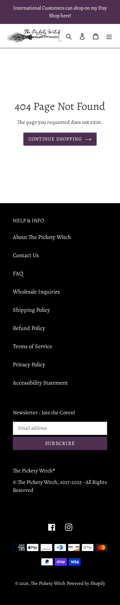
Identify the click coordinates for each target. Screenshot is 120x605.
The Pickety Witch (48, 583)
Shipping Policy (31, 310)
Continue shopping (55, 139)
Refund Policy (29, 328)
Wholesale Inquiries (36, 291)
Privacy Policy (29, 364)
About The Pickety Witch (42, 237)
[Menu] (109, 35)
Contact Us (26, 255)
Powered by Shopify (86, 583)
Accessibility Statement (40, 383)
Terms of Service (32, 346)
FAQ (18, 273)
